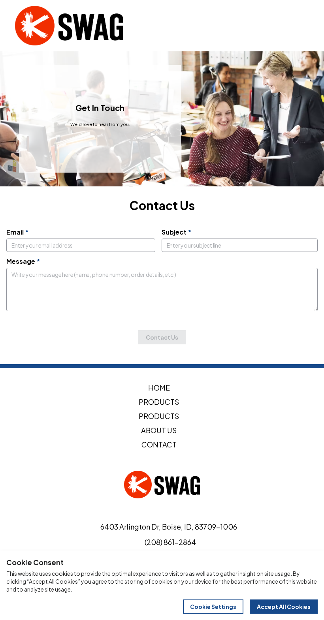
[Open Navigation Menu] (300, 25)
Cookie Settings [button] (213, 606)
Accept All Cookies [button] (284, 606)
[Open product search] (284, 25)
